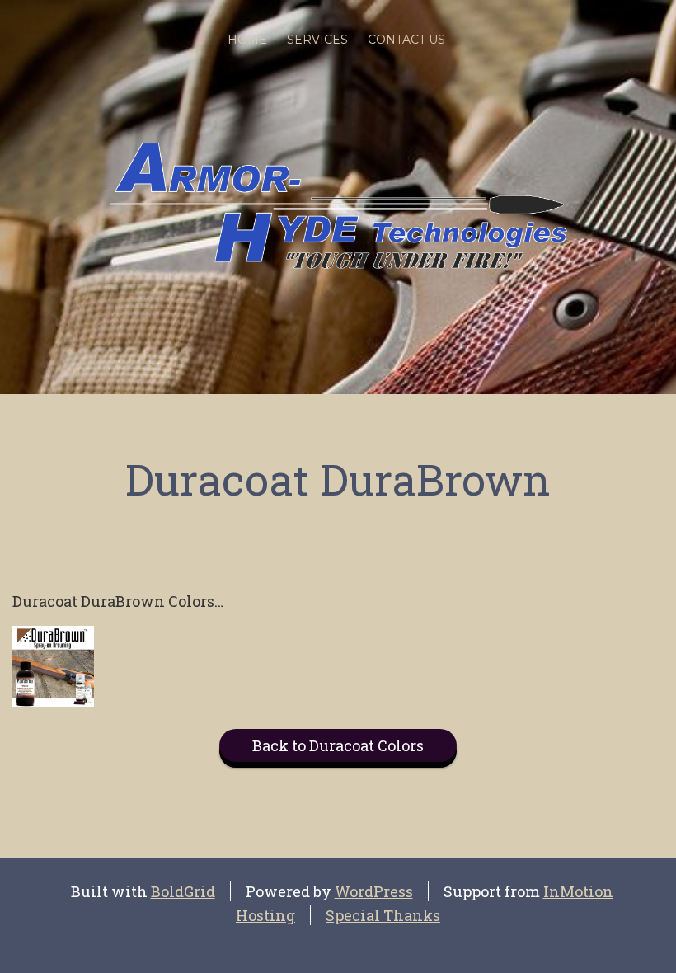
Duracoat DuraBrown (338, 479)
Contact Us (406, 39)
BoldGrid (183, 891)
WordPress (374, 891)
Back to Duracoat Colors (338, 745)
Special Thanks (383, 915)
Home (247, 39)
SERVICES (317, 39)
